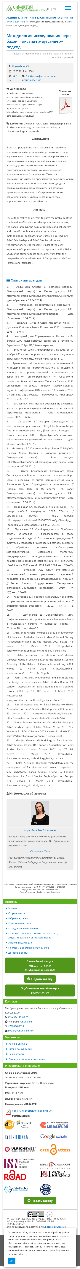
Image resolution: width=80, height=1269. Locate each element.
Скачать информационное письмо (32, 1110)
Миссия (12, 908)
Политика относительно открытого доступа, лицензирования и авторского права (33, 935)
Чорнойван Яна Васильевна (40, 830)
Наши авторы (16, 1053)
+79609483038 (15, 1026)
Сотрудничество (17, 913)
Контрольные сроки (19, 923)
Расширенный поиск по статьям (27, 1058)
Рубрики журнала (18, 918)
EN (54, 9)
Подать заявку (41, 979)
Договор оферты (18, 952)
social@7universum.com (20, 1030)
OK (12, 1260)
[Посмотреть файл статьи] (66, 105)
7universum (20, 1021)
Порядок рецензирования (23, 928)
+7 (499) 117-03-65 (17, 1017)
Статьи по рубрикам (20, 1048)
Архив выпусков (18, 1043)
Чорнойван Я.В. (21, 66)
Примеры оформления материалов (28, 947)
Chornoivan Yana (40, 851)
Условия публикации (20, 942)
